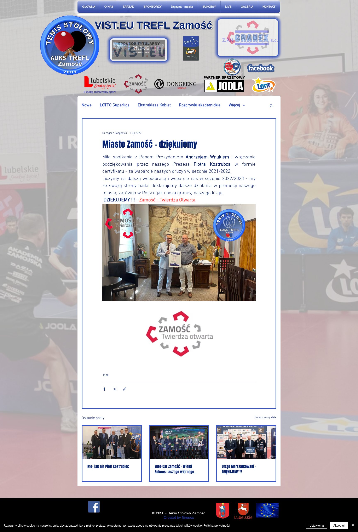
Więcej (234, 105)
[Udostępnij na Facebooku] (104, 389)
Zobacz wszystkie (265, 417)
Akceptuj (339, 525)
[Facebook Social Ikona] (94, 507)
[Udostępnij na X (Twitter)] (114, 389)
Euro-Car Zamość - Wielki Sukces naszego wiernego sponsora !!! (174, 469)
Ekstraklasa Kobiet (154, 105)
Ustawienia (317, 525)
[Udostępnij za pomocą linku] (125, 389)
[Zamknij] (353, 525)
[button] (271, 105)
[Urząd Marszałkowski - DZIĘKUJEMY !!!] (246, 442)
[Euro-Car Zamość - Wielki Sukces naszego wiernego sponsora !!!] (179, 442)
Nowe (87, 105)
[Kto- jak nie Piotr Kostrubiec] (111, 442)
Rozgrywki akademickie (199, 105)
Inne (106, 375)
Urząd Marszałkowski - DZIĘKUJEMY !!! (239, 469)
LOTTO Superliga (114, 105)
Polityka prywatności (216, 525)
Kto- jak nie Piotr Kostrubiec (108, 466)
